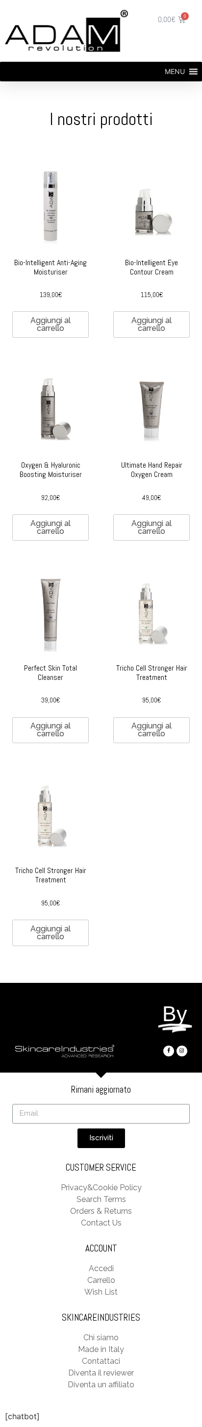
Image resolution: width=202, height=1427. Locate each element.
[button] (175, 71)
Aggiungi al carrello (50, 324)
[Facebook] (168, 1051)
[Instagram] (182, 1051)
